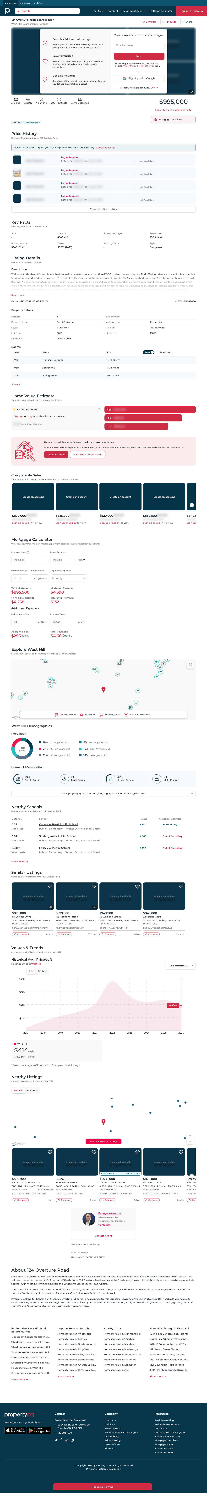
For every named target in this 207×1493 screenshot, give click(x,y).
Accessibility (112, 1436)
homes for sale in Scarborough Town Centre (83, 1344)
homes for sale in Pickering (120, 1359)
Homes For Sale (164, 1448)
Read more (17, 295)
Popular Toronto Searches (74, 1328)
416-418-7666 (104, 1225)
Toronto (43, 24)
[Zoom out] (190, 1141)
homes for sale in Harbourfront (75, 1359)
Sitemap (109, 1448)
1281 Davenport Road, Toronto (167, 1364)
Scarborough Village (23, 1283)
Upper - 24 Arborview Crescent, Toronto (173, 1338)
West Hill (16, 24)
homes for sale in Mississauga (121, 1349)
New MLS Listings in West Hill (169, 1328)
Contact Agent (103, 1235)
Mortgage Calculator (167, 1440)
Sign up (99, 147)
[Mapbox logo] (19, 717)
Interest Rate (19, 570)
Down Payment (58, 552)
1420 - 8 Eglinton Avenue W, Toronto (171, 1344)
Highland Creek (61, 1283)
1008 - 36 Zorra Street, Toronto (167, 1354)
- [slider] (160, 974)
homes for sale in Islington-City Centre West (83, 1354)
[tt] (57, 1440)
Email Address (123, 44)
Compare (151, 21)
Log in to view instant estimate (173, 110)
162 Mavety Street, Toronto (165, 1349)
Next (139, 56)
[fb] (62, 1440)
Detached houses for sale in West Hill (33, 1362)
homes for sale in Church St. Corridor (79, 1364)
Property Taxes (57, 614)
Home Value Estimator (168, 1436)
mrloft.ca (38, 3)
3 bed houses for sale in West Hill (30, 1347)
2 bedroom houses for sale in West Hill (33, 1342)
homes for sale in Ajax (116, 1370)
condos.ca (25, 3)
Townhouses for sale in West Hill (30, 1352)
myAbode (28, 1422)
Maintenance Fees (20, 614)
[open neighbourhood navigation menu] (145, 11)
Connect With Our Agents (170, 1432)
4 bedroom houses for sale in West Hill (33, 1336)
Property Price (19, 552)
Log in (154, 87)
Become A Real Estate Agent (121, 1432)
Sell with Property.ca (167, 1424)
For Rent (113, 11)
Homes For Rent (164, 1452)
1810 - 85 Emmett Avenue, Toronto (169, 1359)
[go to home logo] (19, 1415)
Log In (184, 11)
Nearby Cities (112, 1328)
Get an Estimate (56, 454)
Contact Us (161, 1428)
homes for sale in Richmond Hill (122, 1333)
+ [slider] (190, 974)
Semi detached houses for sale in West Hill (36, 1357)
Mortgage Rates (164, 1444)
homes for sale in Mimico (72, 1338)
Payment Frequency (61, 570)
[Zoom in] (190, 1135)
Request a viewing (103, 1486)
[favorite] (50, 886)
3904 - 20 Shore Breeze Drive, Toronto (172, 1370)
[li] (67, 1440)
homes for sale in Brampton (120, 1364)
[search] (47, 11)
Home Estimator (162, 11)
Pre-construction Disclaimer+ (103, 1468)
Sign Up (198, 11)
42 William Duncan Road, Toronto (169, 1333)
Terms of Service (146, 66)
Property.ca (11, 1422)
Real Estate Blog (164, 1420)
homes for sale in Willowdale (74, 1333)
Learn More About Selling (88, 454)
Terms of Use (112, 1444)
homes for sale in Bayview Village (77, 1370)
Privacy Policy (129, 66)
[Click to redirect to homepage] (7, 11)
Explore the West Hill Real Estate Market (28, 1330)
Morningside (43, 1283)
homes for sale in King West (73, 1349)
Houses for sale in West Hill (27, 1367)
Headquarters (113, 1428)
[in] (73, 1440)
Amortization (37, 570)
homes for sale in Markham (120, 1344)
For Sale (98, 11)
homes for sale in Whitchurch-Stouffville (127, 1354)
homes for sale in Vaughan (119, 1338)
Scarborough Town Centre (91, 1283)
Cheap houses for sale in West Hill (31, 1373)
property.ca (10, 3)
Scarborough (30, 24)
